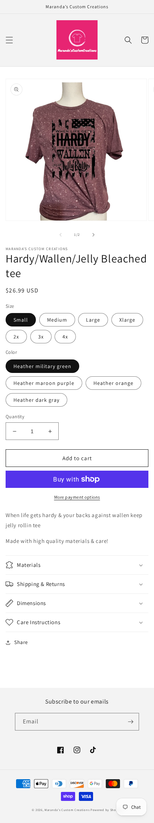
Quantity (15, 416)
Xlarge (127, 319)
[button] (9, 40)
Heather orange (113, 383)
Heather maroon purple (43, 383)
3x (41, 336)
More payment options (77, 497)
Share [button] (21, 642)
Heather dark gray (36, 400)
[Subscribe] (130, 722)
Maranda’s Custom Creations (66, 810)
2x (16, 336)
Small (20, 319)
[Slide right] (93, 235)
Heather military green (42, 366)
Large (93, 319)
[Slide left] (60, 235)
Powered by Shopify (106, 810)
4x (65, 336)
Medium (57, 319)
